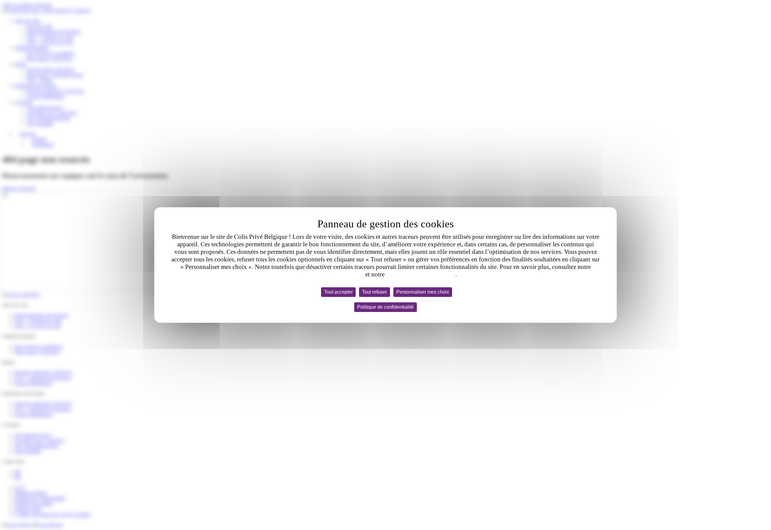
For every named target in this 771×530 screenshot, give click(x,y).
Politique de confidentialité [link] (385, 307)
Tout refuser (374, 292)
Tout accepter (338, 292)
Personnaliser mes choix (422, 292)
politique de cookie (339, 274)
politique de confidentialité (420, 274)
